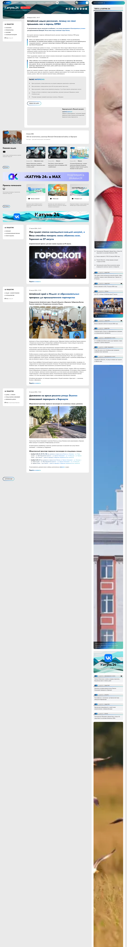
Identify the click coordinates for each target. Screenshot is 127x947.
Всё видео (6, 167)
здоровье (8, 32)
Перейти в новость (35, 281)
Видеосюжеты (31, 2)
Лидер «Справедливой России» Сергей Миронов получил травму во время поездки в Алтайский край (107, 244)
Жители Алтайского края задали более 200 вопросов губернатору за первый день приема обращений (106, 645)
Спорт (105, 347)
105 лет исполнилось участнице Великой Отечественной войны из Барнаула (51, 137)
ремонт (13, 394)
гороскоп (8, 231)
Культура (106, 694)
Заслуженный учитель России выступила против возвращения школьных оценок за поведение (108, 266)
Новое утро (55, 198)
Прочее (106, 713)
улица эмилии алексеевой (13, 397)
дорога (8, 394)
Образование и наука (38, 161)
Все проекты (6, 206)
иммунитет (8, 27)
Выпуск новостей (35, 198)
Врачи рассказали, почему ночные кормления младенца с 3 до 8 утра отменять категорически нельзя (56, 89)
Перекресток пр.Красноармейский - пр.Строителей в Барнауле (73, 113)
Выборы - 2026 (49, 2)
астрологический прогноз (13, 233)
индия (7, 293)
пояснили (62, 467)
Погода (106, 291)
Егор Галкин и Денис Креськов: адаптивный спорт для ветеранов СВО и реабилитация (57, 165)
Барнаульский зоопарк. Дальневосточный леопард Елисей (73, 115)
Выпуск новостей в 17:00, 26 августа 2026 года (108, 256)
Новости (16, 2)
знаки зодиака (10, 235)
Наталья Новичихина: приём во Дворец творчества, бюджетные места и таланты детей (35, 165)
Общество (58, 161)
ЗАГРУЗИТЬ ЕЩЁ (8, 479)
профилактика (10, 30)
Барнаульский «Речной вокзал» (73, 109)
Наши (72, 148)
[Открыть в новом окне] (72, 9)
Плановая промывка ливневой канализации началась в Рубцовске (47, 97)
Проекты (22, 2)
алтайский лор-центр (11, 34)
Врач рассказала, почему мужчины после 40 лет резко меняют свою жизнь (50, 86)
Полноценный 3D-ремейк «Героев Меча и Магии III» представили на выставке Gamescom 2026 (109, 252)
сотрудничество (10, 295)
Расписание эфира (102, 316)
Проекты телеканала (12, 185)
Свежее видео (9, 148)
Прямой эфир (26, 7)
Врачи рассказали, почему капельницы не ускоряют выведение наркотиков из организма (53, 83)
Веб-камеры (40, 2)
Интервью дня (31, 148)
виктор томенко (15, 293)
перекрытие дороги (11, 399)
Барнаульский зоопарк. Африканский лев (70, 117)
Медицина (110, 347)
